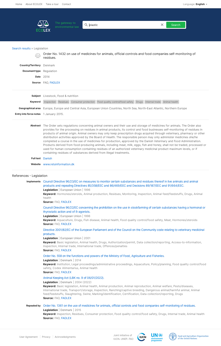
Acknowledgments (65, 336)
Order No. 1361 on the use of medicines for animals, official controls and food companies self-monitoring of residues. (119, 305)
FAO (131, 338)
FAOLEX (55, 82)
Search (175, 25)
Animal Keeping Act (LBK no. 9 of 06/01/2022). (73, 278)
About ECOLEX (34, 4)
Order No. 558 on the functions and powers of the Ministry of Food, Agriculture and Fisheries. (104, 256)
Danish (47, 158)
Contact (66, 4)
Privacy (46, 336)
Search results (21, 48)
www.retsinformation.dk (58, 164)
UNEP (124, 338)
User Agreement (28, 336)
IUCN (116, 338)
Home (19, 4)
